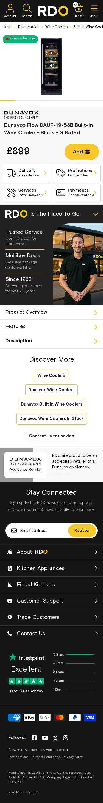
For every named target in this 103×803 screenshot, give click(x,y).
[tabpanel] (51, 66)
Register (82, 530)
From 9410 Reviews (26, 691)
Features (15, 326)
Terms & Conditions (45, 757)
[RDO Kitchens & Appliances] (53, 11)
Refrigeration (28, 27)
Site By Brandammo (23, 792)
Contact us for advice (51, 436)
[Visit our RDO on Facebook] (34, 738)
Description (18, 340)
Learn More (61, 474)
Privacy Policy (73, 757)
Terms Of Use (18, 757)
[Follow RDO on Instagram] (65, 738)
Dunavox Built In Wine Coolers (51, 404)
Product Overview (26, 312)
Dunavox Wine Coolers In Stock (52, 419)
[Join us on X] (55, 738)
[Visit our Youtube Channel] (45, 738)
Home (7, 27)
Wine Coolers (56, 27)
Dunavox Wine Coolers (51, 390)
